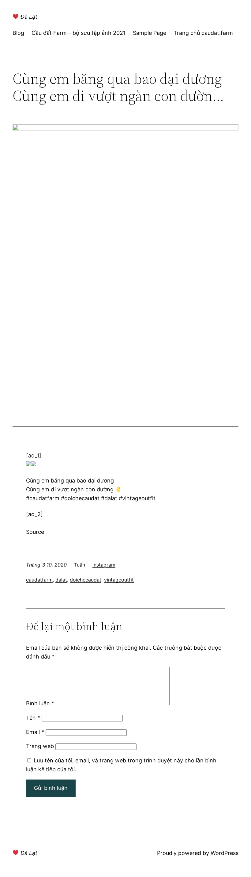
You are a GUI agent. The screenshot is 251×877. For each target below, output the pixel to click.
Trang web (40, 746)
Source (35, 532)
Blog (18, 33)
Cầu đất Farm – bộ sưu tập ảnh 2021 (79, 33)
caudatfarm (39, 580)
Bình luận (40, 703)
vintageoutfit (119, 580)
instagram (103, 565)
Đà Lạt (28, 16)
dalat (61, 580)
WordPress (224, 853)
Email (35, 732)
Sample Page (149, 33)
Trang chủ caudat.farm (203, 33)
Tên (33, 717)
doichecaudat (85, 580)
